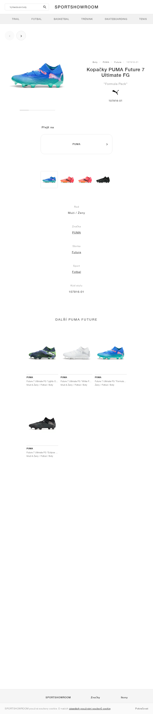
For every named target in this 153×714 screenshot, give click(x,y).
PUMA (106, 62)
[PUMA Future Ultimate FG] (103, 179)
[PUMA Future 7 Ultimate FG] (49, 179)
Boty (95, 62)
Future (117, 62)
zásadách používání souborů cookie (90, 708)
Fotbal (76, 271)
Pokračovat (141, 708)
